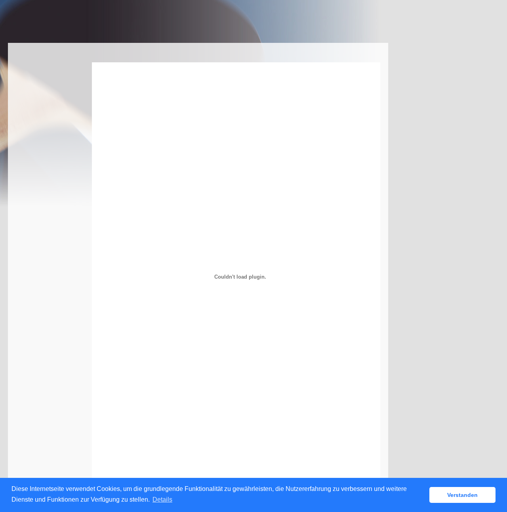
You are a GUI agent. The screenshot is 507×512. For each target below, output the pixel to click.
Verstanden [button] (462, 495)
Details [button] (162, 499)
